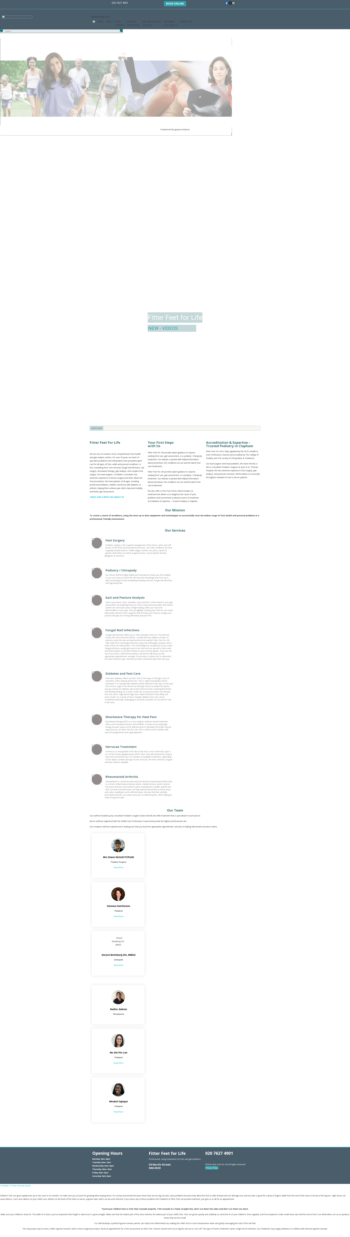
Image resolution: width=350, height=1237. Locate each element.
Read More (118, 867)
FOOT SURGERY (119, 23)
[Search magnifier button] (121, 30)
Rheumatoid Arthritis (121, 777)
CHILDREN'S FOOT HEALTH (170, 23)
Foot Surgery (115, 540)
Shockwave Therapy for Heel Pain (131, 717)
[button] (100, 16)
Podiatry (169, 328)
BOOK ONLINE (175, 3)
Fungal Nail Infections (122, 630)
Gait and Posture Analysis (125, 597)
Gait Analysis (195, 328)
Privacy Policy (212, 1168)
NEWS (100, 21)
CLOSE (5, 1191)
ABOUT (109, 21)
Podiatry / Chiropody (121, 570)
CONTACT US (186, 21)
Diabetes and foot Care (122, 673)
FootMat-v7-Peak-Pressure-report (16, 1185)
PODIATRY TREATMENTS (133, 23)
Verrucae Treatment (121, 747)
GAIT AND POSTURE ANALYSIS (152, 23)
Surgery (148, 328)
